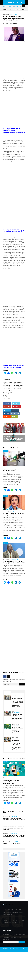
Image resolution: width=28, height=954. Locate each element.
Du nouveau (7, 692)
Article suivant (7, 436)
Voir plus (22, 758)
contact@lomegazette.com (13, 922)
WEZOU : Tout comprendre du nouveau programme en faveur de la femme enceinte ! (13, 439)
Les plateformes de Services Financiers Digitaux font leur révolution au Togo (11, 782)
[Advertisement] (11, 58)
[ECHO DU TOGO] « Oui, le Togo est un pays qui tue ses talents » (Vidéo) (14, 562)
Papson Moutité (13, 23)
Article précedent (8, 428)
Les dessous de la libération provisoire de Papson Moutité (18, 384)
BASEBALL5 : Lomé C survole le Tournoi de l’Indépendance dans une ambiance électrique (17, 730)
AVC (7, 23)
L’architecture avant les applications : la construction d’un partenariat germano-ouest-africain (17, 717)
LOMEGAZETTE (14, 2)
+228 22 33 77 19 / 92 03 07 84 (16, 920)
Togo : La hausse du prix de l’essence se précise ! (11, 469)
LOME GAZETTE (14, 14)
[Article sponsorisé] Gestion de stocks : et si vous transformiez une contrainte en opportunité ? (13, 828)
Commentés (15, 692)
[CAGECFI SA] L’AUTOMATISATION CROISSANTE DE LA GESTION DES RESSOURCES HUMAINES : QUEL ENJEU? (13, 811)
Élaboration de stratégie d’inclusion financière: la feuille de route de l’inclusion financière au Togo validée (14, 820)
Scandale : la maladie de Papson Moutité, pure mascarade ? (7, 384)
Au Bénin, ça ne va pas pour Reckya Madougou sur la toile (13, 514)
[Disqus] (14, 610)
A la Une (5, 451)
